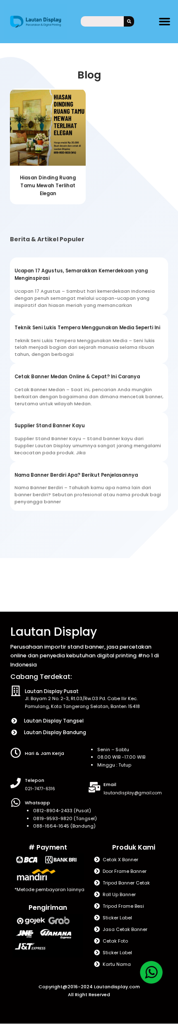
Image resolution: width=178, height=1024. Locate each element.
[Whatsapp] (15, 802)
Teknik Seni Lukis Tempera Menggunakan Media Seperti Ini (87, 327)
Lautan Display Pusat (52, 691)
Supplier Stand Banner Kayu (49, 425)
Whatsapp (37, 802)
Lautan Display (53, 632)
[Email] (94, 787)
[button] (165, 21)
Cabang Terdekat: (41, 676)
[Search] (129, 21)
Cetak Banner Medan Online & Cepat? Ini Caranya (77, 376)
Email (109, 784)
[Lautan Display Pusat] (15, 691)
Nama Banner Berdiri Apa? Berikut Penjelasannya (76, 475)
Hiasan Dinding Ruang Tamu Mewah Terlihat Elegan (48, 185)
